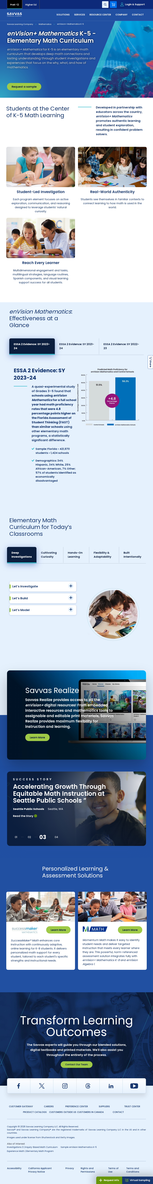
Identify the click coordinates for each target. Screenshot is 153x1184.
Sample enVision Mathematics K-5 (79, 1147)
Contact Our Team (76, 1064)
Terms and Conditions (132, 1170)
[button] (16, 837)
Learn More (37, 737)
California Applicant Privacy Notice (40, 1170)
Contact (118, 1112)
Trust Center (132, 1106)
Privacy (69, 1168)
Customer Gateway (21, 1106)
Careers (49, 1106)
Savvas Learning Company (20, 24)
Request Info (111, 1180)
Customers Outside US (62, 1112)
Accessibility (14, 1168)
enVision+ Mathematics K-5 (70, 24)
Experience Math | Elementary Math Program (30, 1151)
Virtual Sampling (140, 1180)
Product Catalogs (35, 1112)
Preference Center (76, 1106)
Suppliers (104, 1106)
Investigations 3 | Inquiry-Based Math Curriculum (32, 1147)
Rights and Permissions (88, 1170)
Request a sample (24, 87)
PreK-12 (14, 4)
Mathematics (45, 24)
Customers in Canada (90, 1112)
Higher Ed (30, 4)
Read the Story (23, 816)
